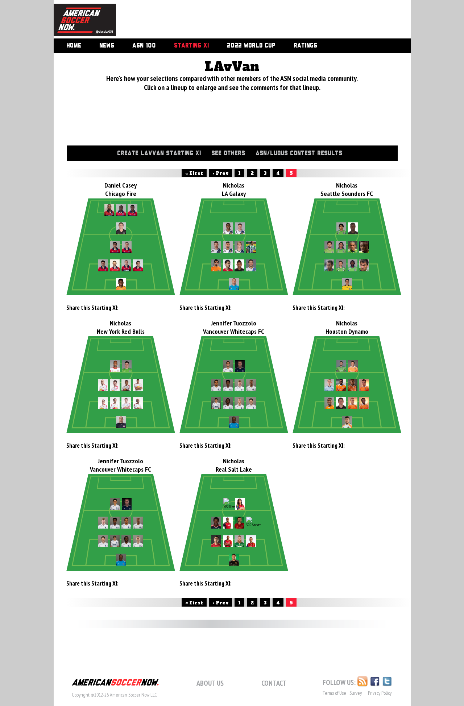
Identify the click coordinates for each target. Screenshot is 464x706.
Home (73, 46)
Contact (273, 683)
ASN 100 (144, 46)
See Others (228, 153)
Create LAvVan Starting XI (159, 153)
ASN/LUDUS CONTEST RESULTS (299, 153)
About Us (210, 683)
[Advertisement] (255, 20)
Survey (355, 693)
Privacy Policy (380, 693)
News (106, 46)
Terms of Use (334, 693)
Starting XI (191, 46)
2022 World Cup (251, 46)
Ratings (305, 46)
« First (194, 173)
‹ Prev (220, 173)
